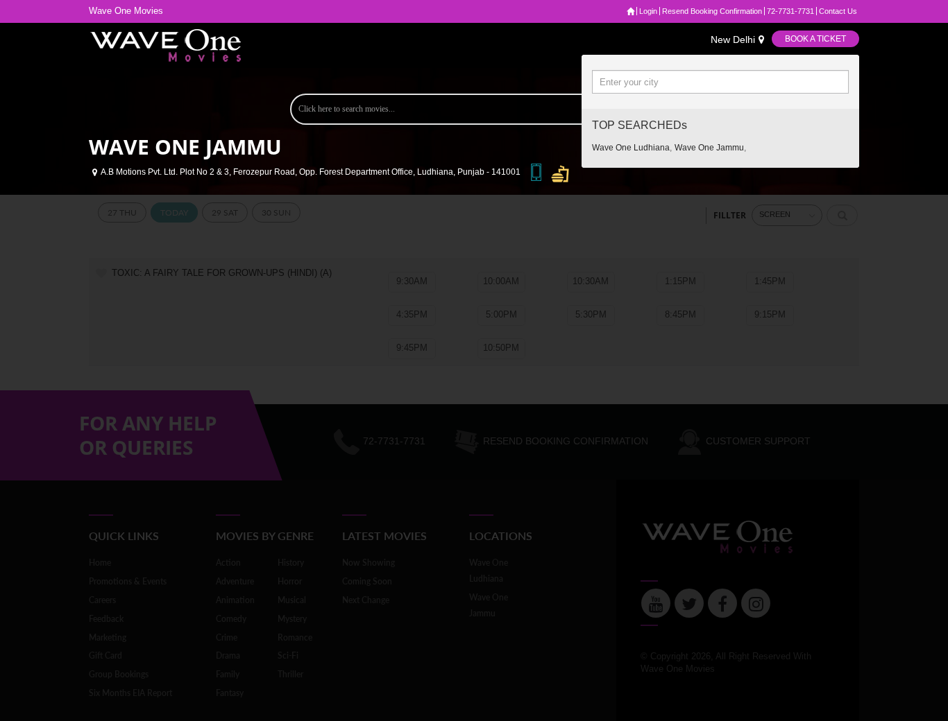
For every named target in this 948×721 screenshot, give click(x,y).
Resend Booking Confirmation (712, 11)
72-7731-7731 (790, 11)
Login (648, 11)
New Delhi (733, 39)
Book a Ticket (815, 39)
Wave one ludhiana (631, 148)
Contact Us (838, 11)
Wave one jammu (709, 148)
